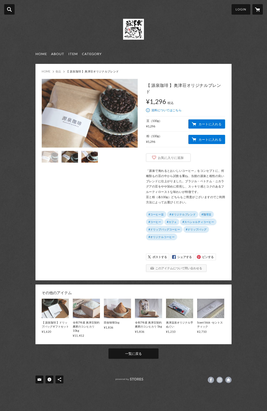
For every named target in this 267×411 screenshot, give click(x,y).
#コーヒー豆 (156, 214)
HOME (41, 54)
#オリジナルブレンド (183, 214)
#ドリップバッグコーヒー (164, 229)
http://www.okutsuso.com (228, 380)
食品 (58, 71)
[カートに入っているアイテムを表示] (257, 9)
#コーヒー (155, 222)
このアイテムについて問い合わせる (178, 268)
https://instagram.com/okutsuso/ (220, 380)
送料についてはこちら (166, 110)
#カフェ (172, 222)
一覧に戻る (133, 353)
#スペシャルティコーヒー (198, 222)
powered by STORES (129, 379)
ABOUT (57, 54)
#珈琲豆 (206, 214)
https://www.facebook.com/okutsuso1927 (211, 380)
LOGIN (241, 9)
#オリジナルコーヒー (162, 237)
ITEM (73, 54)
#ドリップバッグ (196, 229)
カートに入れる (210, 124)
